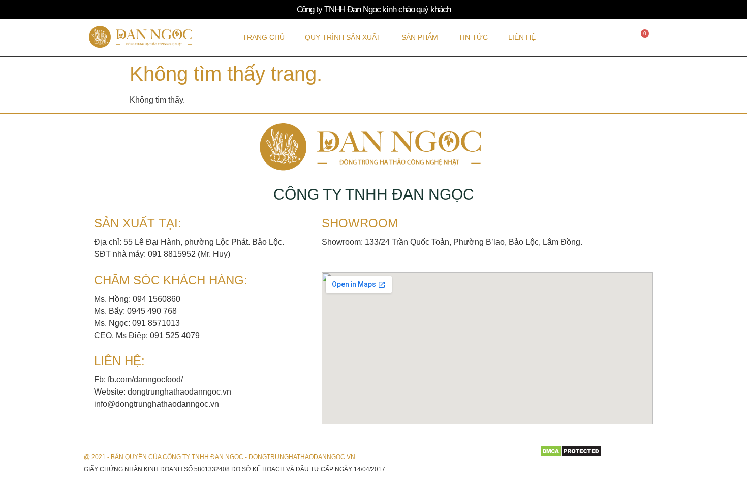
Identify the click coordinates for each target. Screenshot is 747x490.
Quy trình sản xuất (343, 37)
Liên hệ (522, 37)
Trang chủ (263, 37)
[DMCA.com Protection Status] (571, 454)
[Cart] (642, 37)
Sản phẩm (419, 37)
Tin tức (473, 37)
